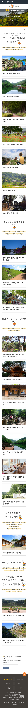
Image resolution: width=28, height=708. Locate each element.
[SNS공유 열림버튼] (22, 30)
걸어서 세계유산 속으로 (14, 222)
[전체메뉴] (25, 6)
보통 (14, 660)
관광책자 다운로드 (8, 688)
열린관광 (20, 688)
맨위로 (24, 674)
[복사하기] (25, 30)
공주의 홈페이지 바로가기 (9, 2)
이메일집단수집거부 (20, 679)
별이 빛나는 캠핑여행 (11, 562)
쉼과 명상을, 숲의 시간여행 (14, 318)
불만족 (19, 660)
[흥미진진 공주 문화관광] (14, 6)
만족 (10, 660)
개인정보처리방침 (8, 679)
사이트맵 (8, 683)
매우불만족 (6, 662)
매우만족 (6, 660)
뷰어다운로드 (20, 683)
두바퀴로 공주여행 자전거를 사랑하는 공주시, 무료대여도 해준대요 (14, 580)
